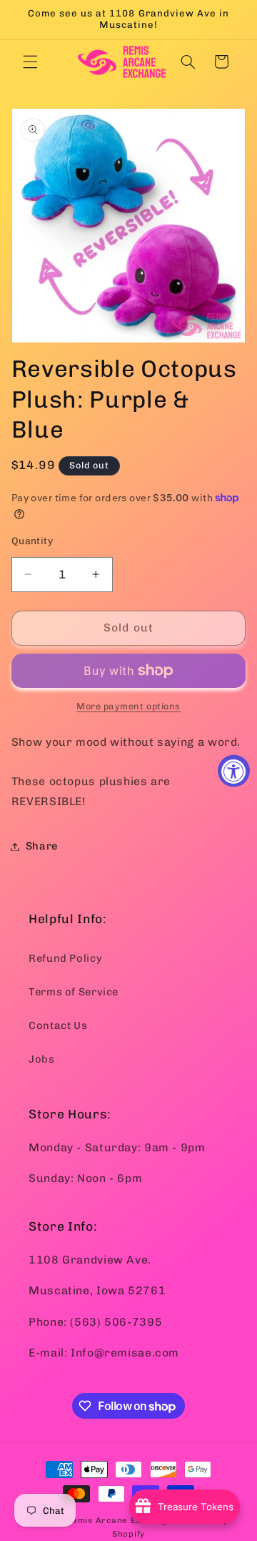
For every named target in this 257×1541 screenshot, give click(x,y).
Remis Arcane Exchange (119, 1520)
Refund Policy (65, 958)
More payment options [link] (128, 706)
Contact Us (58, 1025)
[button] (30, 61)
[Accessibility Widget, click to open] (234, 770)
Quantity (32, 540)
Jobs (42, 1059)
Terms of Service (74, 991)
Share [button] (42, 846)
